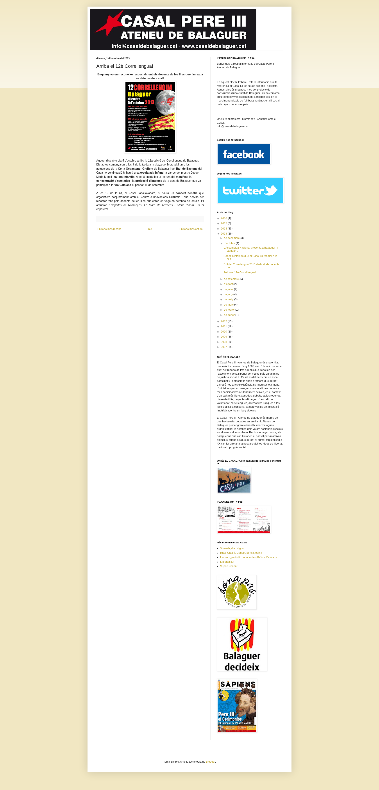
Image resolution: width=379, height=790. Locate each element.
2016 (224, 218)
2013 (224, 233)
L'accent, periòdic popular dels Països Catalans (248, 557)
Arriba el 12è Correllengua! (239, 272)
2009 (224, 336)
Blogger (210, 761)
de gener (229, 315)
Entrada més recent (109, 229)
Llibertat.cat (227, 561)
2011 (224, 326)
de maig (229, 299)
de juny (228, 294)
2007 (224, 347)
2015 (224, 223)
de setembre (232, 279)
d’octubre (230, 243)
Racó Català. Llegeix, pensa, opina (241, 552)
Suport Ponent (228, 566)
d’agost (228, 284)
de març (229, 304)
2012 (224, 321)
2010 (224, 331)
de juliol (229, 289)
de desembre (232, 238)
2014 (224, 228)
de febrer (229, 309)
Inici (150, 229)
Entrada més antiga (191, 229)
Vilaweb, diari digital (232, 548)
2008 (224, 341)
